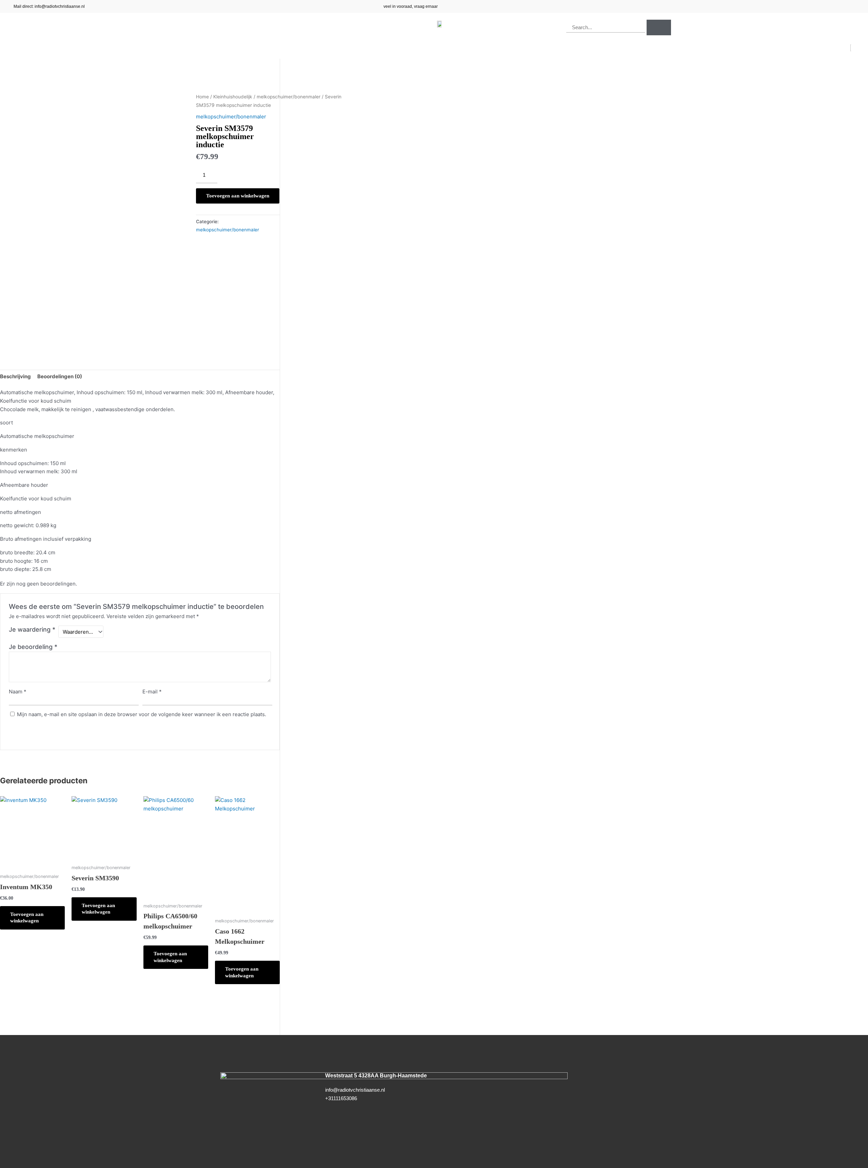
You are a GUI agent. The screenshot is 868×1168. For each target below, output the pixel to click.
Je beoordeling (33, 646)
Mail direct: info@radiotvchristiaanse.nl (49, 6)
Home (202, 96)
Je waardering (32, 629)
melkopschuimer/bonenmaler (288, 96)
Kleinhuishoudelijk (232, 96)
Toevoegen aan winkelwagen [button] (26, 918)
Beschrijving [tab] (15, 376)
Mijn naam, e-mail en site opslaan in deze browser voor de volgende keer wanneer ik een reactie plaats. (141, 714)
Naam (17, 691)
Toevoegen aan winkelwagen (237, 195)
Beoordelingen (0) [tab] (59, 376)
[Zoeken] (659, 27)
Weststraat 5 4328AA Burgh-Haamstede (376, 1075)
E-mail (152, 691)
